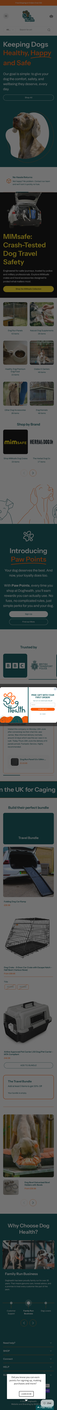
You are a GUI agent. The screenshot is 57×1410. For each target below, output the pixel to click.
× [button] (44, 1371)
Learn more (26, 1394)
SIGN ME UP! (42, 709)
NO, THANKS (43, 714)
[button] (30, 1407)
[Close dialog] (55, 689)
